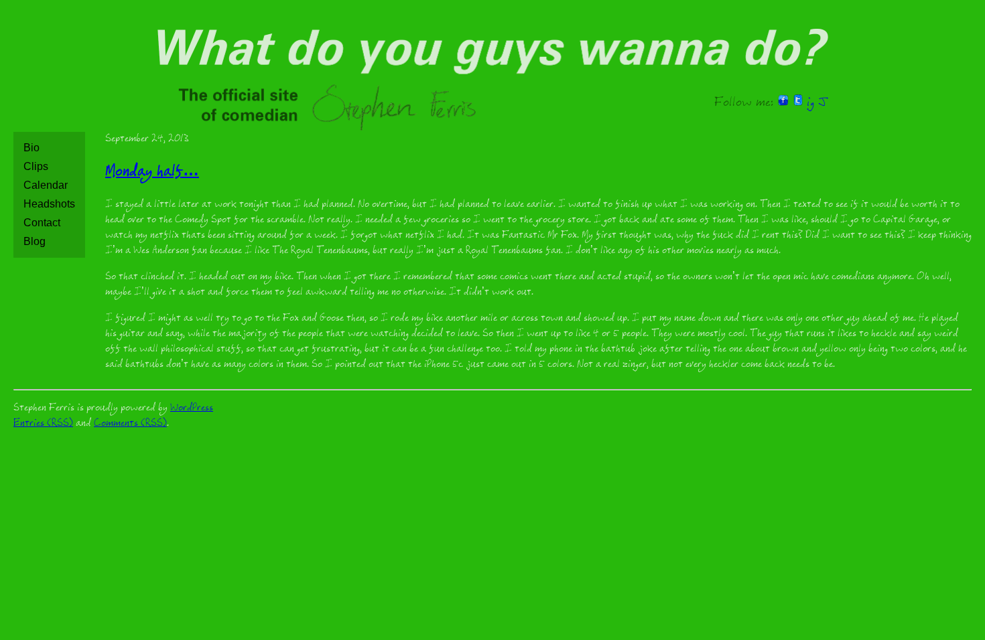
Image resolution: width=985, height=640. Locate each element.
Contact (41, 222)
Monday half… (152, 173)
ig (810, 103)
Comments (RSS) (130, 424)
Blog (34, 241)
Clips (35, 166)
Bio (31, 147)
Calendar (45, 185)
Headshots (49, 204)
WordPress (191, 409)
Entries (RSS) (43, 424)
